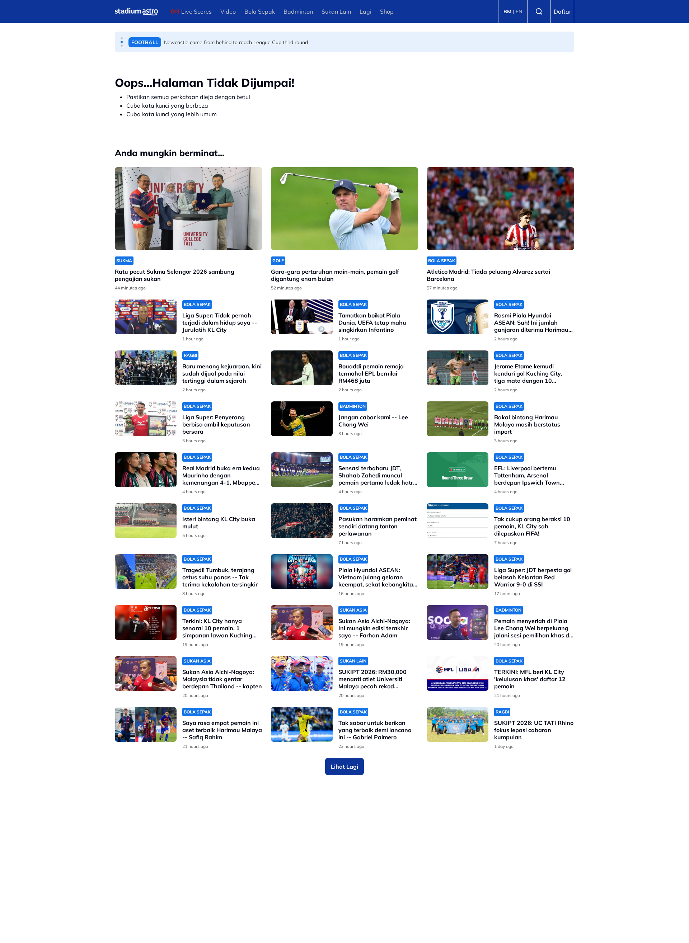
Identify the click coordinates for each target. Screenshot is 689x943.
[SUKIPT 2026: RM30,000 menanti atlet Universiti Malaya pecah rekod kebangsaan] (302, 673)
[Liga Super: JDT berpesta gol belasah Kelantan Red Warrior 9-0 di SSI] (457, 571)
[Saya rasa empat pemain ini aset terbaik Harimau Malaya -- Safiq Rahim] (146, 724)
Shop (387, 11)
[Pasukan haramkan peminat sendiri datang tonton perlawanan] (302, 520)
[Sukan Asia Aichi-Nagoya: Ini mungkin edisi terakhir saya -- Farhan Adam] (302, 622)
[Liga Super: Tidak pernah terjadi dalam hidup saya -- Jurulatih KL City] (146, 317)
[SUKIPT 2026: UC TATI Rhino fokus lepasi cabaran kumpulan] (457, 724)
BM (507, 11)
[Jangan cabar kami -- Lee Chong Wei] (302, 418)
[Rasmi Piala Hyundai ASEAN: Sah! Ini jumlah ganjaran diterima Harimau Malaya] (457, 317)
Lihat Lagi (344, 766)
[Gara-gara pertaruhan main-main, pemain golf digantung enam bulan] (344, 208)
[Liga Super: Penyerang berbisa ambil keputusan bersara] (146, 418)
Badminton (298, 11)
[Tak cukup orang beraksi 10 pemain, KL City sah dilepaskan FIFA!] (457, 520)
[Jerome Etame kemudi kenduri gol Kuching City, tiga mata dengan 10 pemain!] (457, 367)
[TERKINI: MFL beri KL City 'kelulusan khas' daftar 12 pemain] (457, 673)
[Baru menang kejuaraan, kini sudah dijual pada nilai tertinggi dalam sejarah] (146, 367)
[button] (122, 38)
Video (228, 11)
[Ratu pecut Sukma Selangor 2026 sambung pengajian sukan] (188, 208)
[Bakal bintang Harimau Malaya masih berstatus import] (457, 418)
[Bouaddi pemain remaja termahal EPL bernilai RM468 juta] (302, 367)
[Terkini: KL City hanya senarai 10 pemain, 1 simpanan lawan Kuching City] (146, 622)
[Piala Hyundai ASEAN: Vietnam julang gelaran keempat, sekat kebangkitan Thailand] (302, 571)
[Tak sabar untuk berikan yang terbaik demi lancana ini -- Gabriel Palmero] (302, 724)
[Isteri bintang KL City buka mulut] (146, 520)
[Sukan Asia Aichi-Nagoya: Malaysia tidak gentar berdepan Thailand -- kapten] (146, 673)
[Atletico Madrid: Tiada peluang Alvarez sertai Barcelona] (500, 208)
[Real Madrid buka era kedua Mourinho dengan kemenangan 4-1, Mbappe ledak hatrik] (146, 469)
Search (539, 11)
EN (519, 11)
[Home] (136, 11)
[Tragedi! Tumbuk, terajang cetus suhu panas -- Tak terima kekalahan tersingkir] (146, 571)
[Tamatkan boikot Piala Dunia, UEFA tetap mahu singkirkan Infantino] (302, 317)
